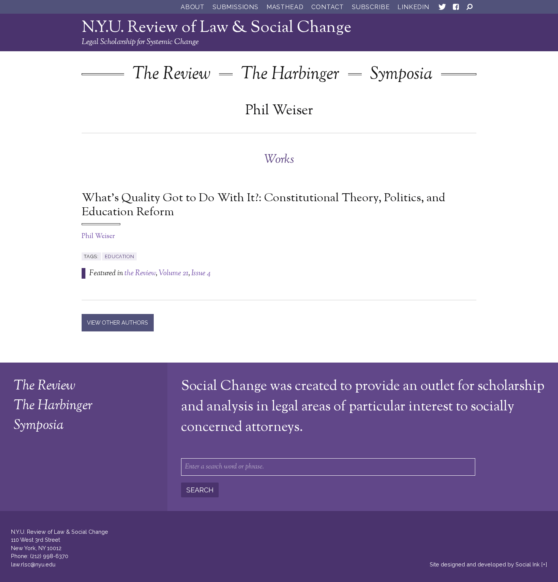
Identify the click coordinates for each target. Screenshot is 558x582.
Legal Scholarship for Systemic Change (140, 42)
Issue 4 (201, 273)
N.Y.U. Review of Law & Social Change (217, 27)
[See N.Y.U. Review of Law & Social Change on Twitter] (442, 8)
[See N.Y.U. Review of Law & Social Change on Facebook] (456, 8)
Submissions (236, 7)
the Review (140, 273)
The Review (171, 74)
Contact (327, 7)
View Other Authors (117, 322)
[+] (544, 564)
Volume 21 (173, 273)
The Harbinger (290, 74)
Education (119, 256)
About (193, 7)
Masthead (284, 7)
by (485, 564)
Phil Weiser (98, 236)
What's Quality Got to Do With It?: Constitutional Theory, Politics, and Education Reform (263, 205)
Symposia (401, 74)
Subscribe (370, 7)
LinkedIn (413, 7)
